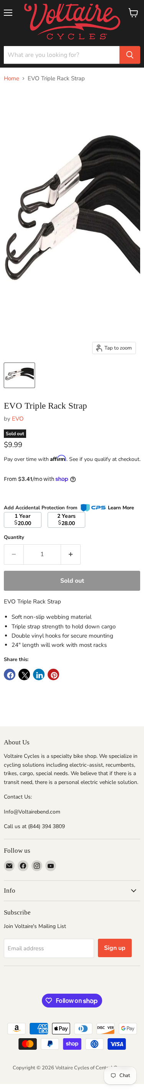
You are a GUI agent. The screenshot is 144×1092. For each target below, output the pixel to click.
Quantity (14, 537)
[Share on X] (24, 674)
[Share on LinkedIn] (39, 674)
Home (11, 78)
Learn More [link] (121, 507)
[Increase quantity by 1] (71, 554)
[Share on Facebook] (9, 674)
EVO (18, 419)
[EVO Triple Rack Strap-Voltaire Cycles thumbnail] (19, 375)
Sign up (115, 948)
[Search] (129, 55)
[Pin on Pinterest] (53, 674)
